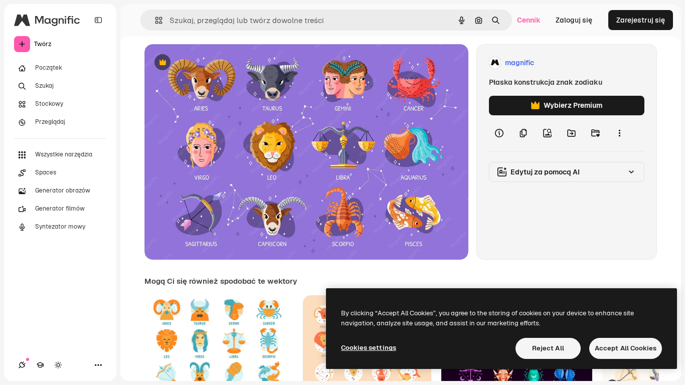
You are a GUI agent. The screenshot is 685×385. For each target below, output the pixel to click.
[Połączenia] (22, 365)
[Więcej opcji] (619, 133)
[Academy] (40, 365)
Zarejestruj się (640, 20)
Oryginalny (214, 63)
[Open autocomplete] (154, 20)
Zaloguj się (574, 20)
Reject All (548, 348)
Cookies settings (368, 347)
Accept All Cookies (625, 348)
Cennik (529, 20)
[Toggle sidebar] (98, 20)
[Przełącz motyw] (58, 365)
